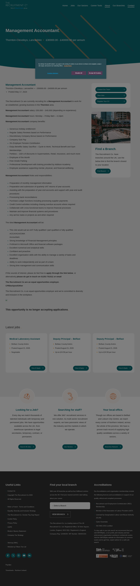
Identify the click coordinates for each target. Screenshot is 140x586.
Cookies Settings (52, 73)
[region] (70, 69)
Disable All (78, 73)
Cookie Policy (68, 65)
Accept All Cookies (95, 73)
